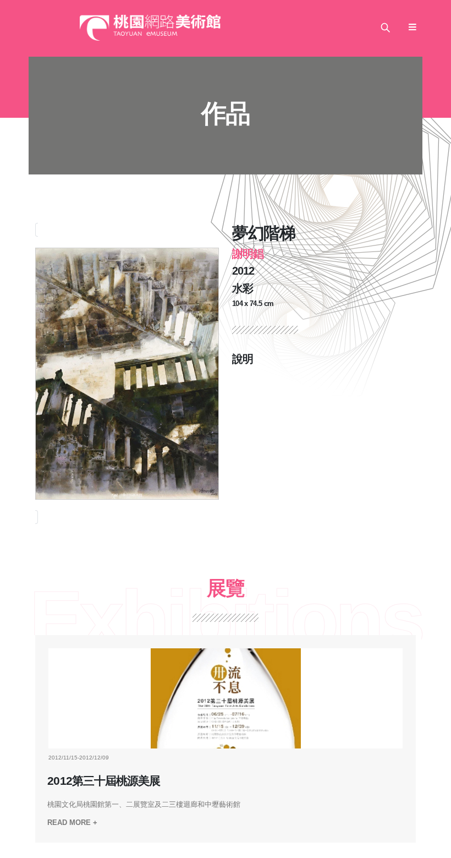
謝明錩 (247, 254)
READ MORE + (72, 822)
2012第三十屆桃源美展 (103, 781)
